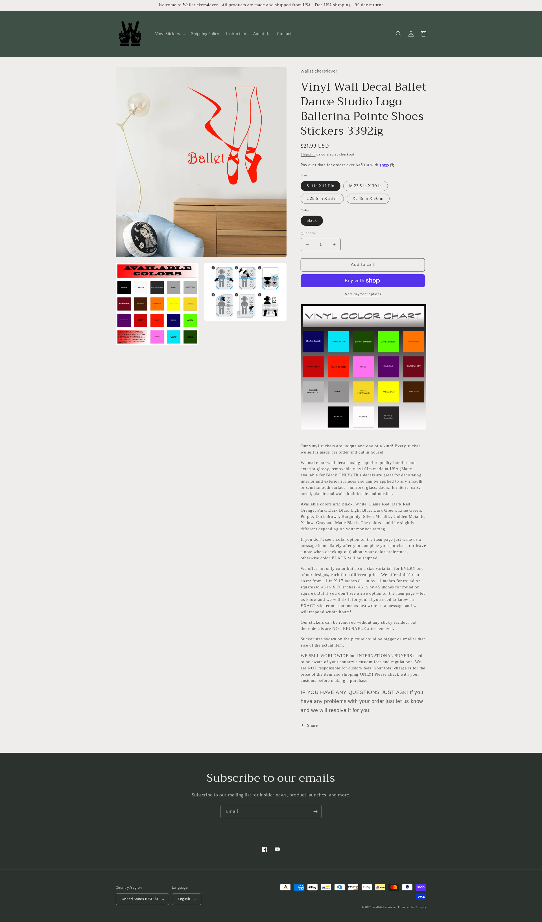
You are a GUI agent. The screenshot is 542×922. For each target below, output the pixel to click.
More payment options (363, 294)
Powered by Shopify (412, 907)
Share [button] (312, 725)
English (184, 899)
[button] (170, 34)
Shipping (308, 154)
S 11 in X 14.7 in (321, 186)
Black (312, 220)
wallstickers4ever (385, 907)
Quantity (308, 233)
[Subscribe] (315, 811)
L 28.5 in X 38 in (322, 198)
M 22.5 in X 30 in (365, 186)
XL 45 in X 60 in (368, 198)
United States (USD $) (140, 899)
